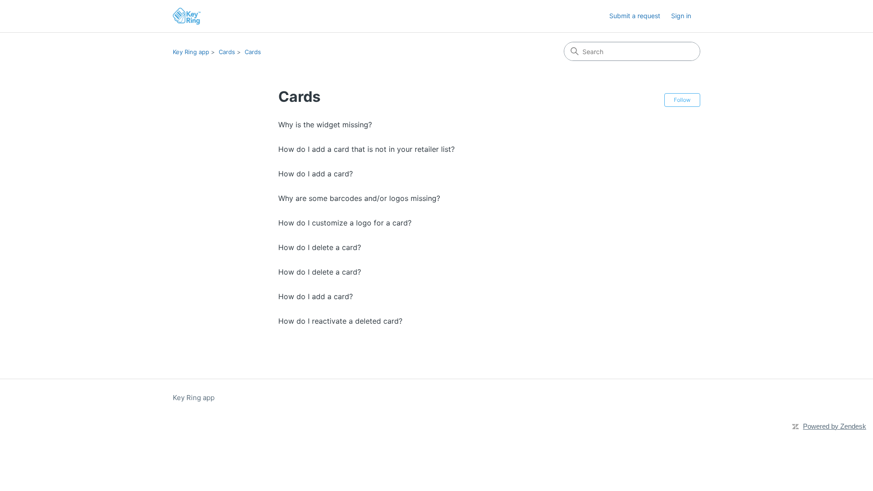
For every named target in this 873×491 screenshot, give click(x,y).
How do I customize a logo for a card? (344, 222)
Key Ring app (191, 51)
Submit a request (634, 16)
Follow (682, 99)
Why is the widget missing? (325, 124)
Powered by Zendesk (834, 426)
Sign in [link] (681, 16)
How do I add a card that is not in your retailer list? (366, 149)
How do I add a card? (315, 173)
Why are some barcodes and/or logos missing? (359, 198)
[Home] (187, 16)
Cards (227, 51)
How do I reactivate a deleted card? (340, 321)
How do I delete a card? (319, 247)
